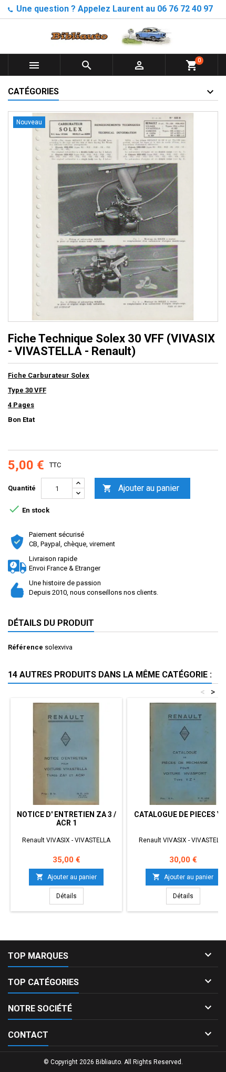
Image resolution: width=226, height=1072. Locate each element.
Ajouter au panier (140, 488)
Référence (25, 647)
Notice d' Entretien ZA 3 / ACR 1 (66, 818)
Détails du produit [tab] (51, 623)
